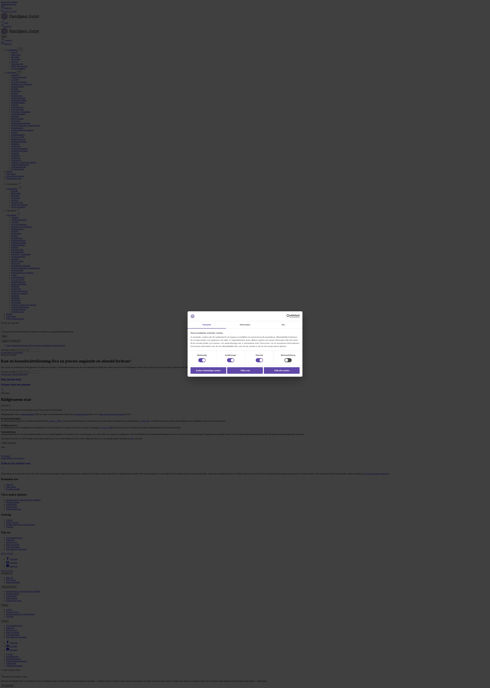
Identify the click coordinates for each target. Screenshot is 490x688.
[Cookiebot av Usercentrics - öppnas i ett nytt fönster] (288, 316)
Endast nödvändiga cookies (208, 370)
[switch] (230, 360)
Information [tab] (245, 325)
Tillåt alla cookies (281, 370)
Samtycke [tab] (206, 325)
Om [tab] (283, 325)
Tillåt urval (245, 370)
